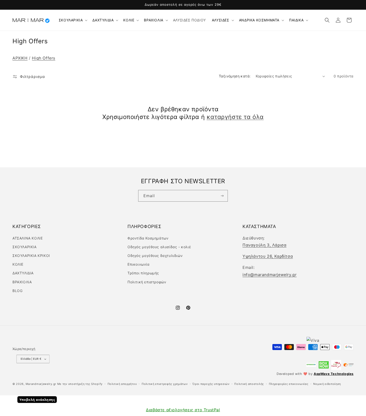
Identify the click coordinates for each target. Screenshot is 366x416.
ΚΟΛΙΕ (128, 20)
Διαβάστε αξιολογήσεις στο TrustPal (183, 409)
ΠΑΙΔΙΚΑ (296, 20)
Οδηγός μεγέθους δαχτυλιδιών (155, 255)
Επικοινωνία (138, 264)
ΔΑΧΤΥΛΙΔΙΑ (103, 20)
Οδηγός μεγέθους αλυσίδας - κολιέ (159, 247)
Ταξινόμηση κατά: (234, 76)
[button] (73, 20)
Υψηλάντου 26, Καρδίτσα (268, 256)
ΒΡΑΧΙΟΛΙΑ (153, 20)
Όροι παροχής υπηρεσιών (210, 384)
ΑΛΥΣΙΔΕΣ (220, 20)
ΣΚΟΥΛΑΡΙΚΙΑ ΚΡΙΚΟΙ (31, 255)
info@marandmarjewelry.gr (270, 274)
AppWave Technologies (334, 374)
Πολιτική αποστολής (249, 384)
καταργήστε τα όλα (235, 116)
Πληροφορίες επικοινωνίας (288, 384)
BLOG (17, 291)
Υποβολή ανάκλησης (37, 399)
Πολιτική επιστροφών (146, 282)
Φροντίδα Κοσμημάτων (147, 238)
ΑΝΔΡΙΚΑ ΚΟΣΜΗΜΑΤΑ (259, 20)
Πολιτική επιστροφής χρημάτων (165, 384)
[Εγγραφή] (222, 196)
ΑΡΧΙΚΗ (20, 58)
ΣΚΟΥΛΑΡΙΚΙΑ (71, 20)
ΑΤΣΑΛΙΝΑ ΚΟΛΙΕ (27, 238)
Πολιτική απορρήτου (122, 384)
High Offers (43, 58)
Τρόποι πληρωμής (143, 273)
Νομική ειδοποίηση (327, 384)
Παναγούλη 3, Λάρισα (264, 244)
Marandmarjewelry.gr (41, 384)
